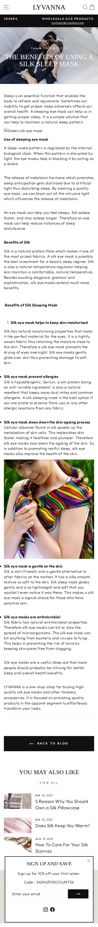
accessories (14, 697)
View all (49, 782)
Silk (45, 48)
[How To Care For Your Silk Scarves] (17, 844)
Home (43, 40)
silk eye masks (29, 692)
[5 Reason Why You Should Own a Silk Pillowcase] (17, 801)
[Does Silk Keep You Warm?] (17, 825)
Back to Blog (52, 743)
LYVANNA (49, 7)
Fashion (36, 48)
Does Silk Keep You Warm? (62, 825)
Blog (54, 40)
